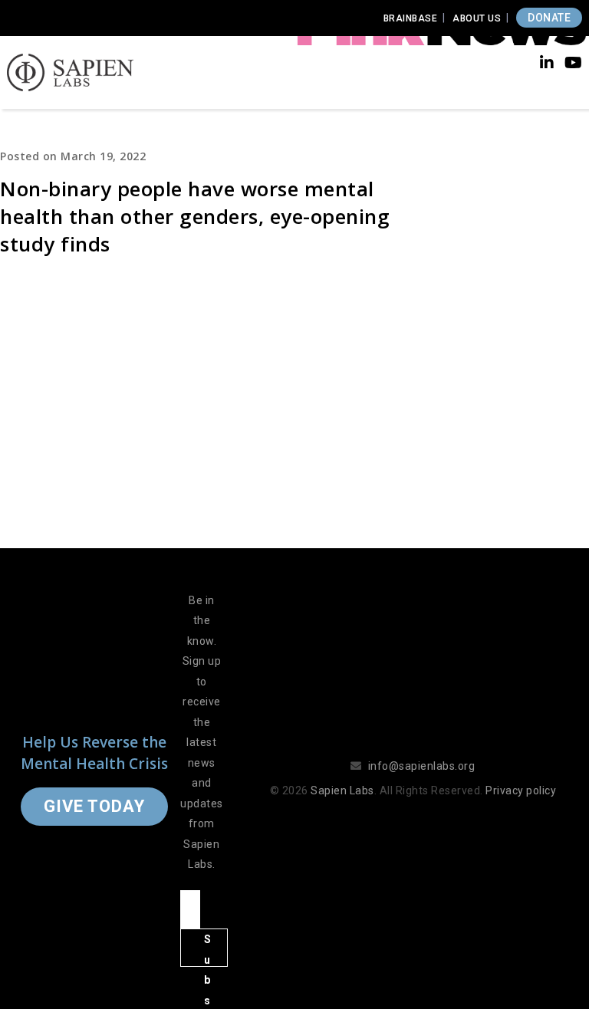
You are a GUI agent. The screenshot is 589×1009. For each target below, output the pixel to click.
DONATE (549, 18)
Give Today (94, 806)
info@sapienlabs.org (421, 766)
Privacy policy (520, 790)
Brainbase (410, 18)
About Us (476, 18)
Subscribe (208, 950)
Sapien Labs (342, 790)
